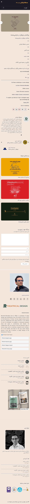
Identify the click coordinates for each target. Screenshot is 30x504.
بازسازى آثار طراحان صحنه (23, 177)
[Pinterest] (14, 299)
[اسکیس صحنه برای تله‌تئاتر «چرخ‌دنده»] (27, 383)
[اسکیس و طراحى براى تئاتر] (15, 189)
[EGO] (25, 489)
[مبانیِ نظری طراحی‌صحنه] (15, 212)
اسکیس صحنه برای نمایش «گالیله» (16, 376)
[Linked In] (20, 299)
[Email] (19, 489)
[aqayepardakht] (9, 489)
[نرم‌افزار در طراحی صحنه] (5, 149)
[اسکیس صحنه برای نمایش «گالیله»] (27, 377)
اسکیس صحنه (21, 366)
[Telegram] (10, 299)
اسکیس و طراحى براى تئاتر (23, 200)
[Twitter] (24, 299)
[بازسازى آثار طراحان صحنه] (15, 167)
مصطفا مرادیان (18, 117)
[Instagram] (17, 299)
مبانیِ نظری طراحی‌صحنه (23, 222)
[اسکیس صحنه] (27, 367)
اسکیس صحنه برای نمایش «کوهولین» (16, 371)
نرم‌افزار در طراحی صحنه (13, 149)
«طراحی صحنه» (21, 361)
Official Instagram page (6, 338)
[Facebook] (27, 299)
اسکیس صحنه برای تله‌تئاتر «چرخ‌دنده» (16, 382)
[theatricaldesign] (14, 489)
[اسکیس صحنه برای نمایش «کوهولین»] (27, 372)
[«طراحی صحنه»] (27, 362)
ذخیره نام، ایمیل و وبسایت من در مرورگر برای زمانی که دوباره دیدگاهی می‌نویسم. (15, 260)
